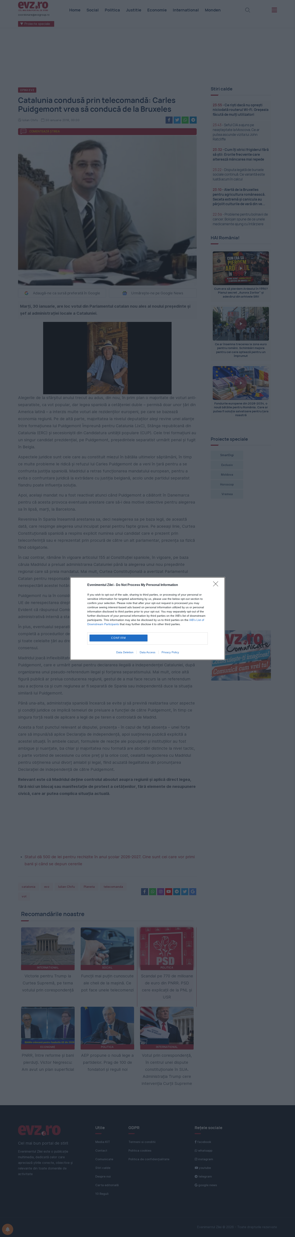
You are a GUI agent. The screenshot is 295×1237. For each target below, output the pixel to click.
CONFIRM (118, 637)
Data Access (147, 652)
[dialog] (147, 618)
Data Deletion (124, 652)
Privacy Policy (170, 652)
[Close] (217, 585)
